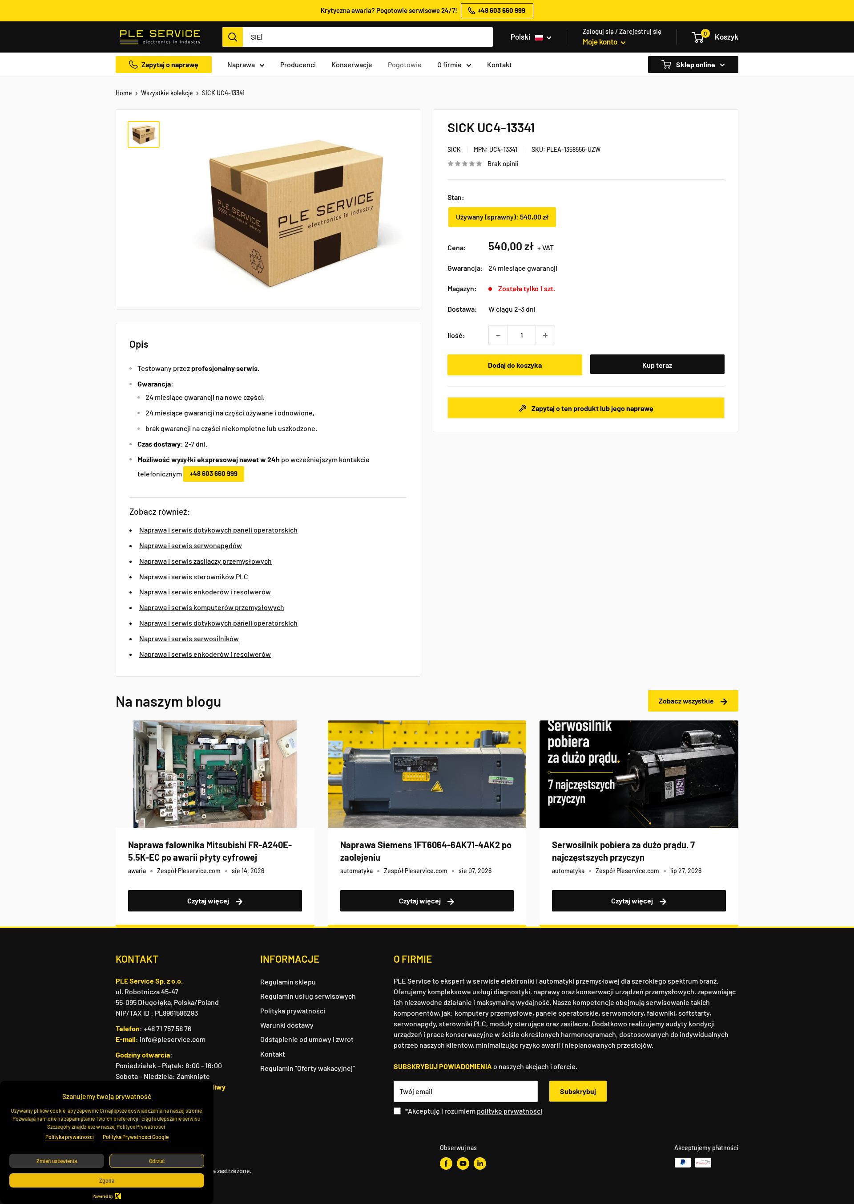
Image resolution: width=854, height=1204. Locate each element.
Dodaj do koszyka (515, 365)
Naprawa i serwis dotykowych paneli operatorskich (218, 529)
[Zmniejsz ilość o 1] (498, 335)
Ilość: (456, 335)
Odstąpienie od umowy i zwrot (307, 1039)
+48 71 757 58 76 (167, 1028)
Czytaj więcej (208, 900)
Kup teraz (657, 365)
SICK (454, 149)
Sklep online (695, 64)
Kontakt (499, 64)
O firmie (449, 64)
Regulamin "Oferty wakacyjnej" (307, 1068)
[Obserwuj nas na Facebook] (446, 1163)
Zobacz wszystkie (687, 700)
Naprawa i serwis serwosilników (189, 638)
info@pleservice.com (172, 1039)
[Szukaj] (232, 37)
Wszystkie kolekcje (167, 93)
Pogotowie (405, 64)
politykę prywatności (509, 1110)
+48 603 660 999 (214, 473)
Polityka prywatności (292, 1010)
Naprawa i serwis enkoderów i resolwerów (205, 591)
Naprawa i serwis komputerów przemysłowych (211, 607)
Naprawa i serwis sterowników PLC (193, 576)
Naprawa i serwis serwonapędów (190, 545)
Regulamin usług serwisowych (308, 996)
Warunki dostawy (287, 1025)
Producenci (298, 64)
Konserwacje (351, 64)
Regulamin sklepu (288, 981)
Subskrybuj (578, 1091)
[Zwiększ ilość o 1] (545, 335)
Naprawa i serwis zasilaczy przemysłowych (205, 561)
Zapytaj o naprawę (169, 64)
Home (124, 93)
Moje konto (601, 41)
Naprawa (241, 64)
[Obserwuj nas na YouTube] (463, 1163)
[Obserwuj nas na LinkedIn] (480, 1163)
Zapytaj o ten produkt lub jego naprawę (591, 408)
